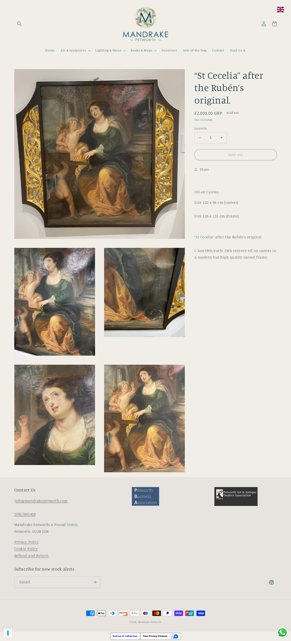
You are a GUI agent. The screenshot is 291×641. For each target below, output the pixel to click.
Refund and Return (31, 555)
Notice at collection (125, 636)
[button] (19, 24)
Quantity (200, 128)
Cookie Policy (26, 548)
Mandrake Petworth (150, 622)
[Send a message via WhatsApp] (282, 632)
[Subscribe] (94, 582)
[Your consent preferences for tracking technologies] (8, 633)
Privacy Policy (26, 542)
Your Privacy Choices (155, 636)
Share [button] (204, 169)
